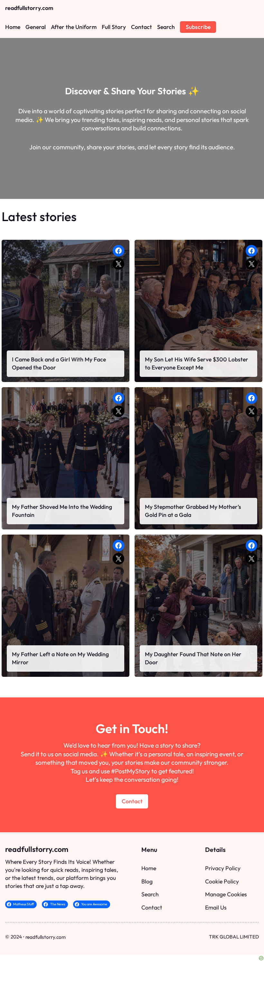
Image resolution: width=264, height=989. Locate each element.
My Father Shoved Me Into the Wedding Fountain (62, 510)
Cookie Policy (222, 881)
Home (148, 868)
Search (150, 894)
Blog (147, 881)
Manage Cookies (226, 894)
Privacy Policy (222, 868)
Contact (132, 801)
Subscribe (198, 27)
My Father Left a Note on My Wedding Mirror (60, 658)
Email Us (216, 907)
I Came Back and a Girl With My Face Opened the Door (59, 363)
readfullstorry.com (29, 8)
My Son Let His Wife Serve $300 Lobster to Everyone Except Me (196, 363)
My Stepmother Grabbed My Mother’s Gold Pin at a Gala (193, 510)
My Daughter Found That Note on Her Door (193, 658)
